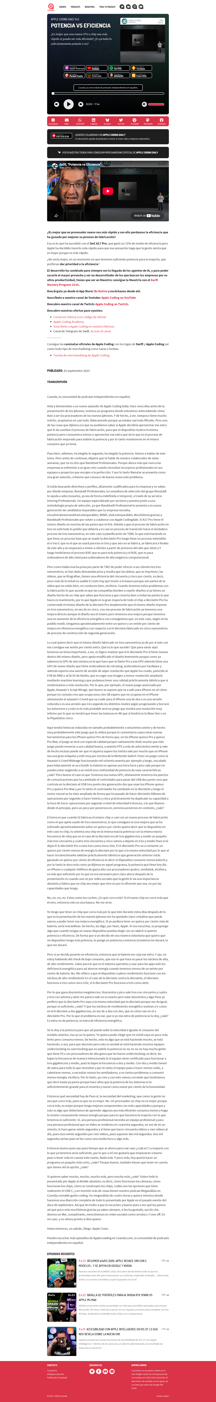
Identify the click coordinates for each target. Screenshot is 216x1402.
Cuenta (62, 7)
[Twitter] (122, 6)
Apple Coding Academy (68, 322)
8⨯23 (82, 1261)
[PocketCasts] (74, 75)
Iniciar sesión (163, 1396)
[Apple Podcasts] (74, 68)
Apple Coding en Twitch (111, 304)
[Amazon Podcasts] (119, 75)
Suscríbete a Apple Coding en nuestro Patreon (83, 326)
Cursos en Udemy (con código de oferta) (79, 317)
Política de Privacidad (57, 1377)
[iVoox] (141, 68)
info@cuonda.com (55, 1374)
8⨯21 (82, 1329)
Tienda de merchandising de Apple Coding (81, 355)
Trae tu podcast (107, 7)
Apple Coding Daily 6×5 (65, 19)
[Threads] (134, 6)
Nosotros (90, 7)
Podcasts (75, 7)
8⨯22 (82, 1295)
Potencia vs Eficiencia (81, 25)
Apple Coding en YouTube (118, 297)
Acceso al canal (101, 331)
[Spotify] (119, 68)
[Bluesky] (128, 6)
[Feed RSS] (141, 75)
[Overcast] (97, 75)
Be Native (100, 291)
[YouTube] (141, 6)
